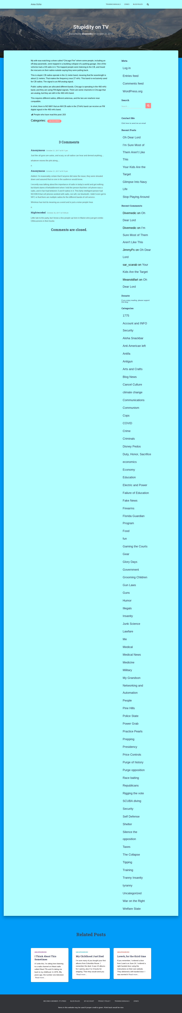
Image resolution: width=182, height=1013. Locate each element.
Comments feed (133, 83)
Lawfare (128, 631)
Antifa (126, 353)
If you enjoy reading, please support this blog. (135, 301)
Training (128, 870)
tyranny (127, 885)
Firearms (128, 508)
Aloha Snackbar (133, 338)
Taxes (126, 846)
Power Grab (130, 723)
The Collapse (131, 854)
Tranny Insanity (133, 877)
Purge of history (133, 762)
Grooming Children (135, 577)
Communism (131, 407)
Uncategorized (54, 121)
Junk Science (131, 623)
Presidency (130, 746)
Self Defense (131, 816)
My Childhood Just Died (90, 956)
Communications (133, 400)
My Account (89, 1001)
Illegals (127, 608)
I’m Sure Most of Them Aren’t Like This (134, 152)
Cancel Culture (132, 384)
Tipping (127, 862)
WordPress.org (132, 91)
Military (127, 670)
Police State (130, 716)
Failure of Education (136, 493)
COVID (127, 423)
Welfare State (132, 908)
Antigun (128, 361)
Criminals (129, 438)
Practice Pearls (133, 731)
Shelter (127, 824)
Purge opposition (134, 770)
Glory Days (130, 561)
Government (131, 569)
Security (128, 808)
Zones (126, 4)
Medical (128, 647)
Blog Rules (138, 4)
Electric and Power (135, 485)
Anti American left (134, 345)
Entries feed (130, 75)
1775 (126, 315)
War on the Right (134, 901)
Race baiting (131, 777)
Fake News (130, 500)
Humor (127, 600)
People (127, 700)
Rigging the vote (133, 793)
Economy (129, 469)
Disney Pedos (132, 446)
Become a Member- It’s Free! (54, 1001)
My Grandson (131, 677)
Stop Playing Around (136, 196)
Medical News (132, 654)
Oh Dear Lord (132, 137)
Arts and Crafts (133, 369)
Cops (126, 415)
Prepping (128, 739)
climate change (132, 392)
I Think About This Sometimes (45, 958)
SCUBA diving (132, 801)
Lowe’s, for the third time (131, 956)
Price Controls (132, 754)
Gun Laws (129, 585)
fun (125, 538)
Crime (126, 431)
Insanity (128, 616)
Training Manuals (113, 4)
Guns (126, 592)
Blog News (130, 376)
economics (130, 461)
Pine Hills (129, 708)
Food (126, 531)
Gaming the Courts (135, 546)
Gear (126, 554)
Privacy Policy (104, 1001)
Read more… (40, 978)
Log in (127, 68)
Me (125, 639)
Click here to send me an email (133, 123)
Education (129, 477)
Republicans (131, 785)
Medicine (128, 662)
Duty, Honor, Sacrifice (137, 454)
